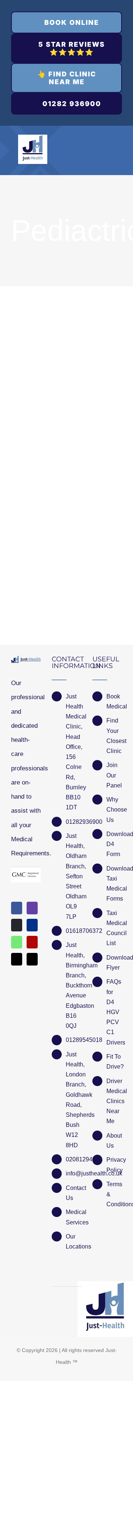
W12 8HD (72, 1140)
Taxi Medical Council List (114, 928)
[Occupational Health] (66, 322)
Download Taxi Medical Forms (114, 883)
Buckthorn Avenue (73, 990)
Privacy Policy (114, 1165)
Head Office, (73, 742)
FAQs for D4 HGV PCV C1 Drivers (114, 1011)
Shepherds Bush (73, 1120)
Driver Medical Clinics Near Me (114, 1101)
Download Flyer (114, 962)
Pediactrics (98, 404)
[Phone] (32, 959)
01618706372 (73, 931)
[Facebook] (16, 908)
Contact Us (73, 1193)
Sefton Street (73, 881)
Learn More (66, 559)
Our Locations (73, 1241)
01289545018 (73, 1040)
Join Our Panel (114, 775)
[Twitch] (32, 908)
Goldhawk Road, (73, 1100)
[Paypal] (32, 925)
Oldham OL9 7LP (73, 906)
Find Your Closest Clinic (114, 735)
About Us (114, 1140)
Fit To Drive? (114, 1061)
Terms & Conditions (114, 1194)
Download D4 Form (114, 844)
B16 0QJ (71, 1021)
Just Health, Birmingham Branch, (73, 960)
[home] (26, 662)
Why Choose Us (114, 809)
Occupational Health (50, 390)
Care (18, 404)
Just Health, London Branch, (73, 1069)
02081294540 (73, 1159)
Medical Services (73, 1217)
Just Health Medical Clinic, (73, 711)
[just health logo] (32, 137)
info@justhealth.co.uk (73, 1173)
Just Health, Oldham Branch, (73, 851)
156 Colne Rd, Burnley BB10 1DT (73, 782)
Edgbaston (73, 1006)
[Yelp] (32, 942)
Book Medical (114, 701)
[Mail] (16, 959)
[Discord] (16, 925)
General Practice (54, 404)
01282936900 (73, 822)
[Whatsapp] (16, 942)
